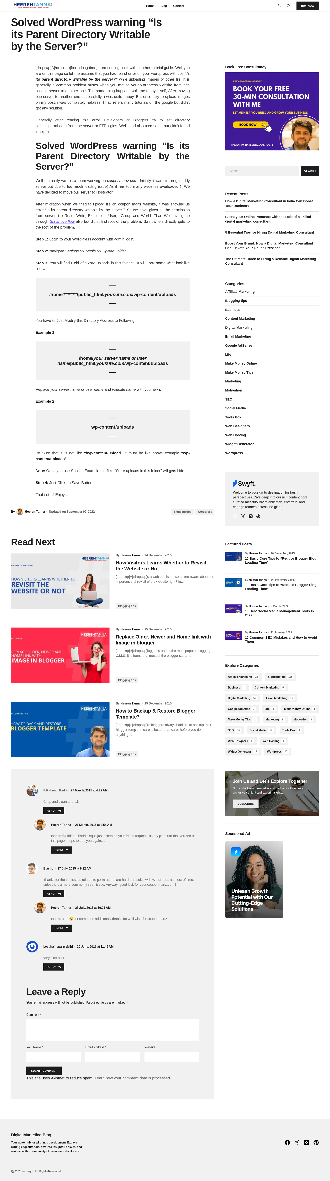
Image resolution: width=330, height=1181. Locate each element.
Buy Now (307, 5)
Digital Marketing (239, 328)
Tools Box (233, 417)
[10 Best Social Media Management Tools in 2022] (233, 612)
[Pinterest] (258, 516)
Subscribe (246, 803)
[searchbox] (262, 171)
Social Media (235, 408)
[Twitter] (243, 516)
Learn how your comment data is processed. (133, 1078)
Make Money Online (241, 363)
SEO (229, 399)
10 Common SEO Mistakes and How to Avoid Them (281, 640)
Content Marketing (240, 318)
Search (310, 171)
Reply (51, 810)
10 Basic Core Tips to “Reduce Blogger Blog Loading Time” (281, 561)
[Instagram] (250, 516)
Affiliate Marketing (240, 292)
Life (228, 354)
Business (232, 310)
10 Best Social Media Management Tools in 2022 (279, 613)
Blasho (48, 868)
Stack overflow (62, 221)
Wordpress (204, 511)
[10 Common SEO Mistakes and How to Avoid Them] (233, 639)
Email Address (95, 1047)
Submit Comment (44, 1070)
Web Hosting (235, 435)
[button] (279, 6)
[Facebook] (235, 516)
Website (149, 1047)
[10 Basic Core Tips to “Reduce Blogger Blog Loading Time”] (233, 560)
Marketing (233, 381)
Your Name (34, 1047)
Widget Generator (239, 444)
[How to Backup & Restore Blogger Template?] (60, 729)
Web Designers (237, 426)
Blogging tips (182, 511)
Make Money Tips (239, 372)
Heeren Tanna (61, 824)
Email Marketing (238, 336)
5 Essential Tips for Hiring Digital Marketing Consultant (269, 232)
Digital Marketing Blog (31, 1135)
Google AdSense (238, 345)
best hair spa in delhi (58, 946)
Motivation (233, 390)
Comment (33, 1014)
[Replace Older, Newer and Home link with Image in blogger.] (60, 655)
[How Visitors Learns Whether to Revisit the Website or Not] (60, 581)
